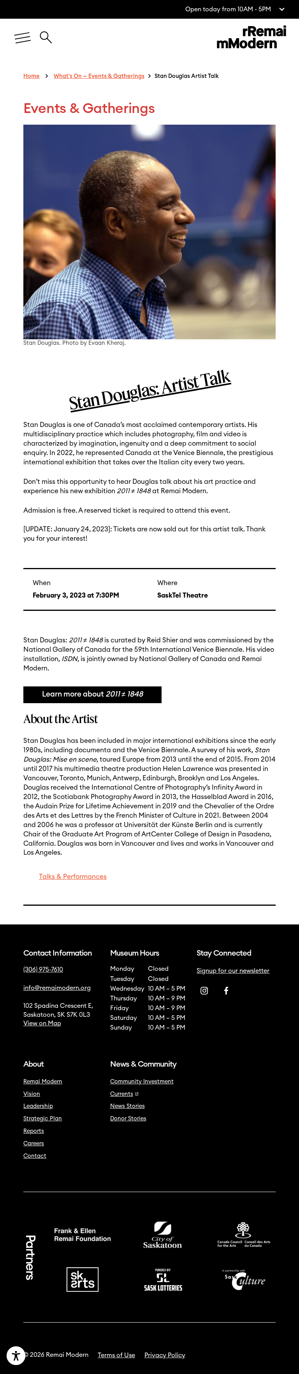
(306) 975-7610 (43, 970)
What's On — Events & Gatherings (99, 76)
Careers (33, 1143)
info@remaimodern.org (57, 988)
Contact (34, 1156)
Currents (121, 1094)
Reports (33, 1131)
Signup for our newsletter (233, 971)
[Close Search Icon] (46, 33)
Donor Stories (128, 1119)
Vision (31, 1094)
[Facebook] (226, 990)
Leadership (38, 1106)
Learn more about (92, 694)
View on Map (42, 1023)
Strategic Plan (42, 1119)
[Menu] (22, 38)
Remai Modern (42, 1082)
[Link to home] (251, 38)
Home (31, 76)
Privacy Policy (164, 1355)
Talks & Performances (73, 876)
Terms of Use (116, 1355)
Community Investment (142, 1082)
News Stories (127, 1106)
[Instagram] (204, 990)
